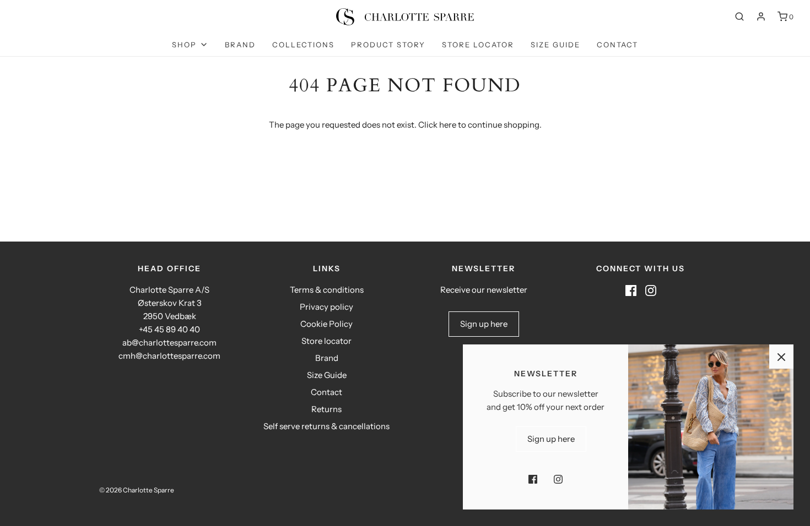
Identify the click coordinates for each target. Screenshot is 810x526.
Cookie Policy (326, 324)
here (447, 124)
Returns (326, 409)
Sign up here (483, 324)
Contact (617, 44)
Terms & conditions (327, 289)
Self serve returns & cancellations (326, 426)
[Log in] (761, 16)
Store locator (478, 44)
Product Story (388, 44)
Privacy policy (326, 307)
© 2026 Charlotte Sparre (136, 490)
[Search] (739, 16)
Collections (303, 44)
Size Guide (555, 44)
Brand (240, 44)
